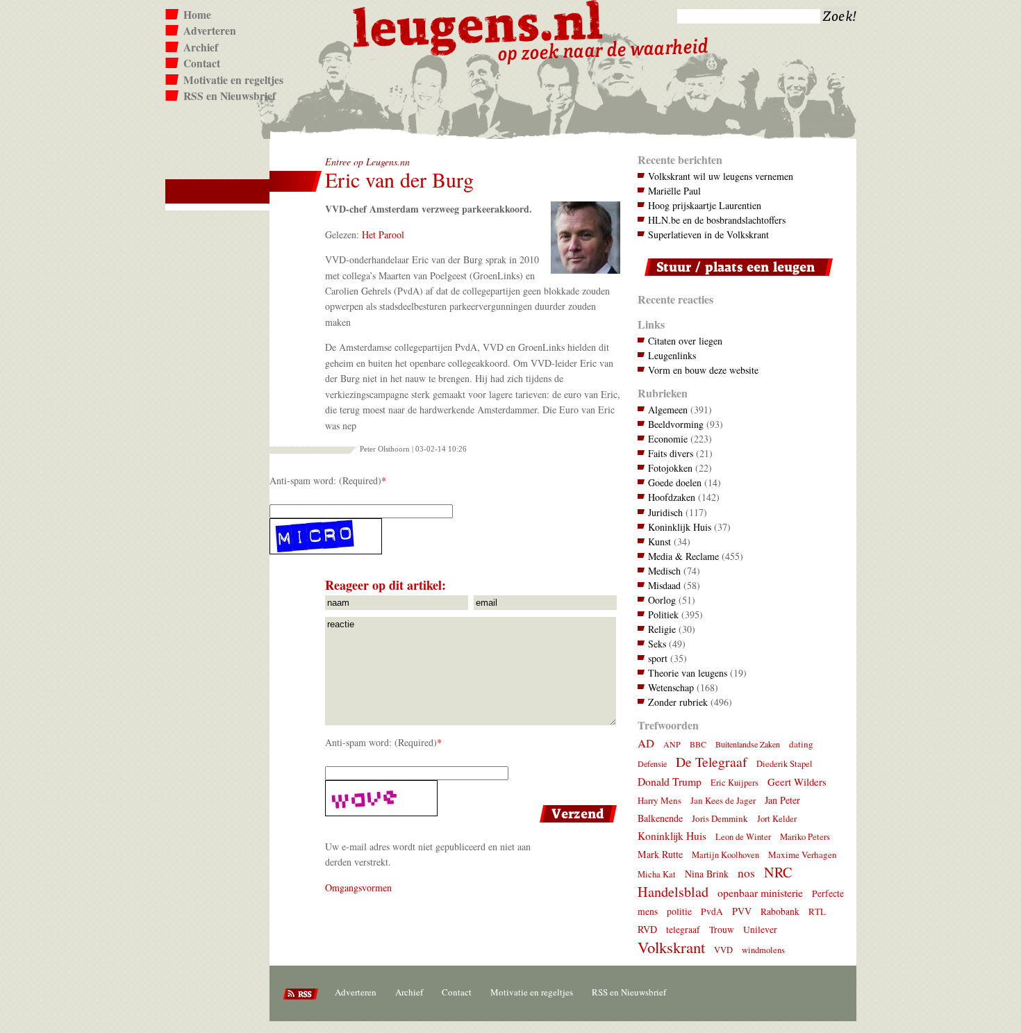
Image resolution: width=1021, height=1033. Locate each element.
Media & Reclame (683, 556)
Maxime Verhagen (802, 854)
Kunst (659, 541)
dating (801, 744)
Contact (201, 63)
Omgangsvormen (358, 887)
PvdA (712, 911)
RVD (647, 929)
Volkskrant (671, 946)
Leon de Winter (743, 837)
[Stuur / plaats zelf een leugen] (735, 279)
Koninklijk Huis (679, 527)
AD (646, 743)
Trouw (721, 929)
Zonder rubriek (678, 702)
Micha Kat (657, 874)
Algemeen (668, 409)
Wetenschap (671, 687)
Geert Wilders (797, 781)
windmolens (763, 950)
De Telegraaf (711, 761)
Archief (200, 47)
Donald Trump (670, 781)
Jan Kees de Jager (723, 800)
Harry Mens (659, 800)
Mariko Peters (805, 837)
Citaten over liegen (685, 340)
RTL (817, 911)
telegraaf (683, 929)
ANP (672, 744)
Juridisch (665, 512)
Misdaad (664, 585)
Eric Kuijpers (734, 782)
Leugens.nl (478, 26)
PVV (742, 911)
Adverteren (209, 30)
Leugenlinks (672, 355)
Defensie (652, 763)
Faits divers (670, 453)
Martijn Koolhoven (725, 855)
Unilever (760, 929)
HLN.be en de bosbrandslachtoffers (717, 219)
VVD (723, 950)
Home (197, 14)
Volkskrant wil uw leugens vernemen (720, 176)
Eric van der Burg (399, 179)
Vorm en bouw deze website (703, 370)
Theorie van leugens (687, 672)
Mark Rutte (660, 854)
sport (657, 658)
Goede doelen (675, 482)
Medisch (664, 570)
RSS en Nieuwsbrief (229, 96)
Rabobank (780, 911)
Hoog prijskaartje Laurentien (704, 205)
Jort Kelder (777, 819)
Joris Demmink (720, 818)
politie (679, 911)
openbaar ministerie (760, 892)
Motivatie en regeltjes (233, 80)
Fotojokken (670, 467)
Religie (662, 629)
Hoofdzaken (671, 497)
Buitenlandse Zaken (747, 744)
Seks (657, 643)
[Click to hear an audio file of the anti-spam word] (444, 536)
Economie (668, 438)
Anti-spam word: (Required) (325, 480)
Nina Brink (707, 873)
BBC (698, 744)
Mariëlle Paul (674, 190)
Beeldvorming (676, 424)
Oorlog (662, 599)
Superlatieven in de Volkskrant (708, 234)
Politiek (663, 614)
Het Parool (383, 234)
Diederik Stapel (784, 764)
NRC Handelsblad (715, 882)
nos (746, 873)
